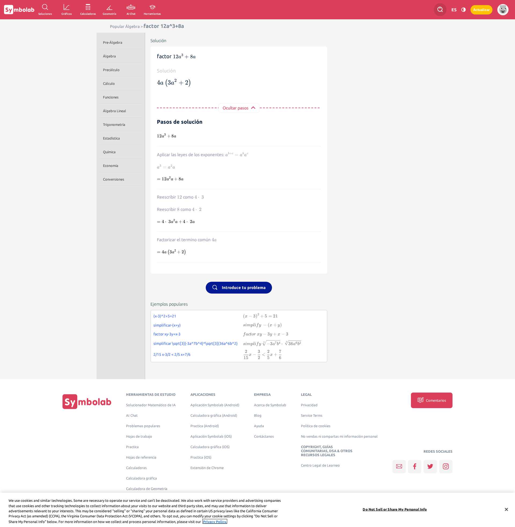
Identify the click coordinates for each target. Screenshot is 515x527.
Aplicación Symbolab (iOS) (211, 436)
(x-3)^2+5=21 (164, 316)
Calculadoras (136, 468)
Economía (110, 165)
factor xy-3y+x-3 (167, 334)
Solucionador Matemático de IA (151, 405)
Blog (258, 415)
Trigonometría (114, 124)
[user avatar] (503, 9)
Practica (132, 447)
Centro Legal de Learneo (320, 465)
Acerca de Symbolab (270, 405)
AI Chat (132, 415)
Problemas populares (143, 426)
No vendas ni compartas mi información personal (339, 436)
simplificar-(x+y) (167, 325)
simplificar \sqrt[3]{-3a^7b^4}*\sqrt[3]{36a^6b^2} (195, 343)
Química (109, 152)
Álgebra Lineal (114, 111)
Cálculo (109, 83)
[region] (257, 510)
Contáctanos (264, 436)
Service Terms (311, 415)
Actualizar (481, 10)
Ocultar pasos (235, 107)
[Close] (506, 509)
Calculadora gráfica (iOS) (210, 447)
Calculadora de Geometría (146, 489)
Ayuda (259, 426)
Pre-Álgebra (112, 42)
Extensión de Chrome (207, 468)
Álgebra (109, 56)
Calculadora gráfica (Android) (213, 415)
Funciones (111, 97)
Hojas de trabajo (139, 436)
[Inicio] (86, 402)
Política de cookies (315, 426)
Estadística (111, 138)
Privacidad (309, 405)
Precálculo (111, 70)
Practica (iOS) (200, 457)
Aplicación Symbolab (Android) (214, 405)
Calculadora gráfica (141, 478)
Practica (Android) (204, 426)
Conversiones (113, 179)
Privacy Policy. (215, 521)
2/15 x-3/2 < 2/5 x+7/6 (171, 354)
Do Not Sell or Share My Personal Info (395, 509)
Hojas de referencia (141, 457)
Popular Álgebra (125, 26)
